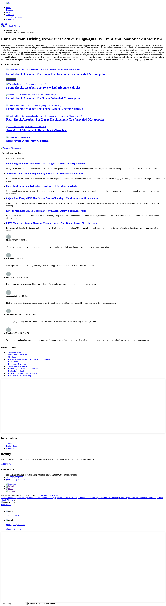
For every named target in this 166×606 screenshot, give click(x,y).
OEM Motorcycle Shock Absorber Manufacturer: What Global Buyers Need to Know (51, 223)
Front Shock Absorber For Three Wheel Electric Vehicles (44, 109)
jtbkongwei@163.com (15, 479)
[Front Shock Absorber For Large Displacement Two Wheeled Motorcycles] (44, 69)
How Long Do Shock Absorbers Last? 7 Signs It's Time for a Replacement (45, 163)
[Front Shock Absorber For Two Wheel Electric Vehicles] (26, 84)
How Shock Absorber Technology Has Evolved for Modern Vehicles (42, 186)
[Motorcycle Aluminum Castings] (21, 137)
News (8, 12)
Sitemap (44, 495)
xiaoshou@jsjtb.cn (13, 529)
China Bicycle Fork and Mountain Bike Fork (137, 498)
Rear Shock (13, 362)
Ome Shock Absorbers (17, 355)
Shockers (12, 357)
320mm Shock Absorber (108, 498)
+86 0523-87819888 (14, 477)
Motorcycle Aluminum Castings (27, 140)
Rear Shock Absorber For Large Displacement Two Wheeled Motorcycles (55, 119)
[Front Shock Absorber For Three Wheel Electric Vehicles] (34, 105)
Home (8, 7)
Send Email (6, 505)
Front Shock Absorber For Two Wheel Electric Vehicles (43, 87)
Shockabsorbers (14, 352)
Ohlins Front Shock (16, 371)
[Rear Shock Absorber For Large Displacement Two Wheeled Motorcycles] (44, 116)
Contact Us (10, 19)
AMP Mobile (54, 495)
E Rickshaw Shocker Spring (19, 376)
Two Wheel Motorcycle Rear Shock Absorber (36, 130)
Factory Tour (16, 17)
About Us (10, 14)
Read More (11, 80)
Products (9, 10)
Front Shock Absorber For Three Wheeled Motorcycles (43, 98)
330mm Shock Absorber (87, 498)
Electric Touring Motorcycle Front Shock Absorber (29, 359)
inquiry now (6, 464)
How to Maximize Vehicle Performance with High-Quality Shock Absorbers (46, 210)
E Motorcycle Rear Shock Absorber (22, 369)
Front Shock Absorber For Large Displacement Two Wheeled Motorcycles (55, 74)
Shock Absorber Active (17, 366)
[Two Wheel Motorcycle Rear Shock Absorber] (26, 127)
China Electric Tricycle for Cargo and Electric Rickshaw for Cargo (28, 498)
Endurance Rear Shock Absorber (21, 364)
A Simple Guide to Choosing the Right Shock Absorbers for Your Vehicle (44, 173)
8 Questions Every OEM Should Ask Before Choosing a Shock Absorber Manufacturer (52, 198)
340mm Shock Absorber (67, 498)
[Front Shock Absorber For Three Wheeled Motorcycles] (31, 95)
